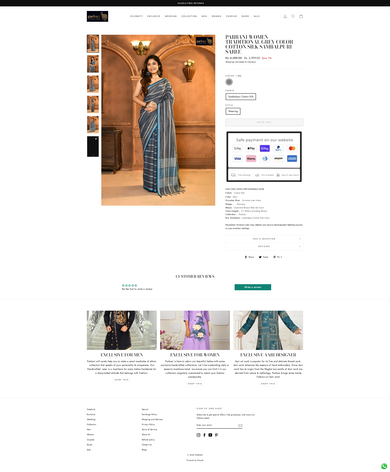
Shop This (122, 379)
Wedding (171, 16)
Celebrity (136, 16)
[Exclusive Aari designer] (268, 330)
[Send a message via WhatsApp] (384, 466)
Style (229, 105)
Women (217, 16)
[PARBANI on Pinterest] (216, 435)
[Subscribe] (240, 425)
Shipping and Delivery (152, 419)
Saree (245, 16)
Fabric (230, 90)
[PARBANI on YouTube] (210, 435)
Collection (189, 16)
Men (204, 16)
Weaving (233, 111)
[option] (195, 3)
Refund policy (148, 439)
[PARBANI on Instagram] (198, 435)
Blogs (144, 449)
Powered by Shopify (195, 460)
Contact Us (147, 444)
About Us (146, 434)
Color (233, 75)
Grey (229, 82)
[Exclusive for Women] (195, 330)
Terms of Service (149, 429)
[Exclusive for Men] (122, 330)
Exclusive (153, 16)
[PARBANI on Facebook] (204, 435)
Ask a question (264, 238)
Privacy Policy (148, 424)
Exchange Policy (149, 414)
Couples (231, 16)
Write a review (252, 287)
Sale (257, 16)
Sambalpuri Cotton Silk (240, 96)
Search (145, 409)
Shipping (229, 61)
